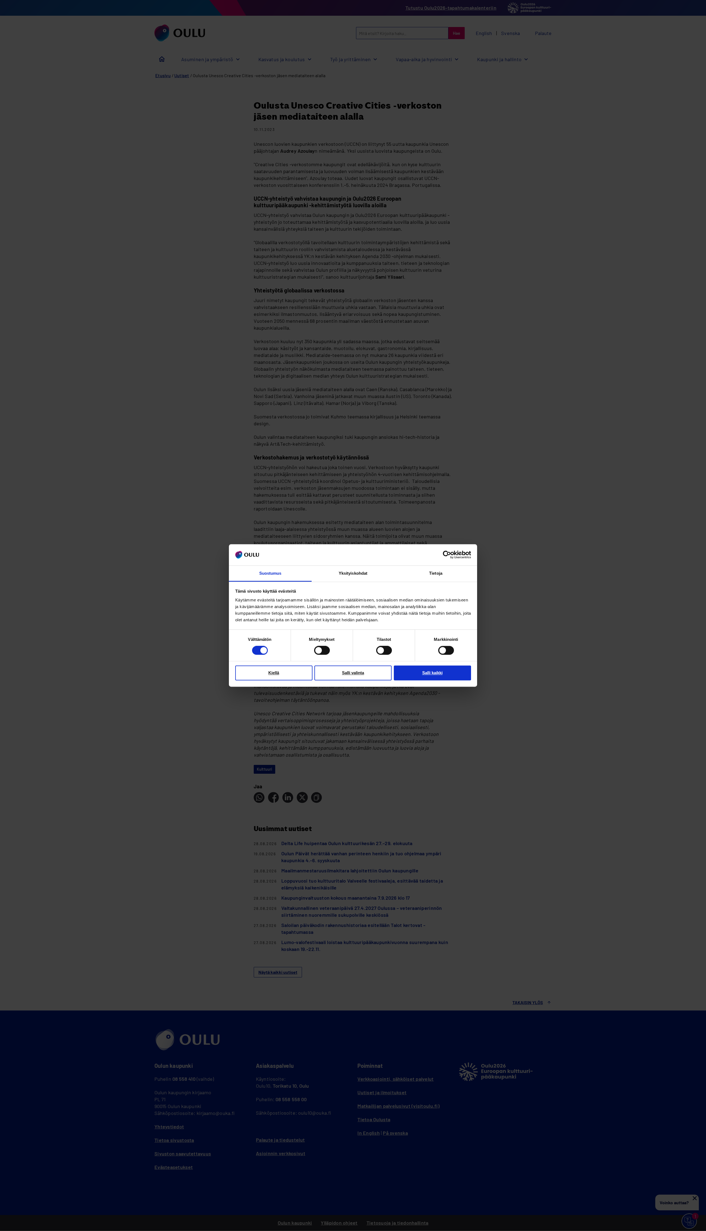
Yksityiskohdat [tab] (353, 573)
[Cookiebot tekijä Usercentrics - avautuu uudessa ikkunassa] (447, 555)
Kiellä (273, 672)
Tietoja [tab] (435, 573)
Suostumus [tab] (270, 573)
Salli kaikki (432, 672)
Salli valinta (353, 672)
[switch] (322, 650)
